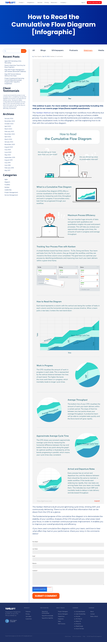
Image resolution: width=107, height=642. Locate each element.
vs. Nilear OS (77, 621)
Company (63, 2)
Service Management (11, 195)
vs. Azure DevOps (79, 628)
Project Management (11, 192)
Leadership (8, 190)
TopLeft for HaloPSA (47, 618)
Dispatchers (61, 616)
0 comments (59, 56)
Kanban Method (43, 113)
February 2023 (9, 131)
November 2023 (10, 121)
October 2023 (9, 123)
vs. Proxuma (77, 623)
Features (28, 611)
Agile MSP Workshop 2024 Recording (13, 62)
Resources (54, 2)
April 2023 (8, 126)
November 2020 (10, 144)
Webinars (88, 50)
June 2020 (8, 152)
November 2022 (10, 134)
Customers (29, 619)
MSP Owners (61, 623)
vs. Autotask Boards (79, 611)
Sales (59, 621)
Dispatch (7, 182)
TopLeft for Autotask (47, 615)
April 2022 (8, 136)
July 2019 (7, 162)
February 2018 (9, 168)
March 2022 (8, 139)
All (33, 50)
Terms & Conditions (76, 636)
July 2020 (8, 149)
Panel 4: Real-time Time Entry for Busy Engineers (15, 66)
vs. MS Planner (78, 619)
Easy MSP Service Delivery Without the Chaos (13, 75)
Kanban (7, 187)
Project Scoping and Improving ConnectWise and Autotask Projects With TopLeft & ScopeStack (14, 81)
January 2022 (9, 142)
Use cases (28, 616)
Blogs (43, 50)
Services (40, 2)
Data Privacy (68, 636)
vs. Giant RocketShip (79, 614)
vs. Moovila (77, 616)
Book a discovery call (94, 2)
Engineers (61, 619)
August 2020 (9, 147)
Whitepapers (58, 50)
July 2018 (7, 165)
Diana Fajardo (38, 56)
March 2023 (8, 129)
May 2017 (7, 170)
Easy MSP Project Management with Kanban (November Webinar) (15, 70)
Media (101, 50)
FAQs (84, 636)
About (92, 611)
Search (24, 51)
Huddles (7, 184)
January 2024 (9, 118)
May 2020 (8, 155)
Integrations (30, 2)
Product (21, 2)
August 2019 (8, 160)
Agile (6, 179)
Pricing (46, 2)
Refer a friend (94, 616)
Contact (92, 614)
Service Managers (63, 614)
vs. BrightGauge (78, 626)
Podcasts (73, 50)
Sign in (83, 2)
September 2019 (10, 157)
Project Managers (63, 611)
